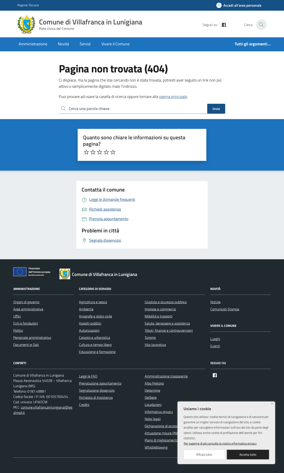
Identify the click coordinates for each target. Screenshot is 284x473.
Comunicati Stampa (224, 309)
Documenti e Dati (26, 344)
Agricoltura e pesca (93, 302)
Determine (152, 390)
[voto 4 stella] (106, 152)
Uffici (17, 316)
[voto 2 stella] (93, 152)
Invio (216, 108)
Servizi (85, 44)
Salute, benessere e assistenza (167, 323)
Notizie (215, 302)
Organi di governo (26, 302)
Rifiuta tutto (204, 454)
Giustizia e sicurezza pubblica (166, 302)
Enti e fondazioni (25, 323)
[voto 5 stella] (113, 152)
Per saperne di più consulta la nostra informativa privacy (220, 443)
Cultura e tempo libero (95, 344)
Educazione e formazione (97, 351)
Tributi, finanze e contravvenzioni (169, 330)
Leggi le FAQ (88, 376)
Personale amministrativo (32, 337)
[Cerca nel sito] (261, 24)
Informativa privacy (159, 411)
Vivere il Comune (115, 44)
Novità (63, 44)
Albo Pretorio (154, 383)
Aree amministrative (28, 309)
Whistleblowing (156, 447)
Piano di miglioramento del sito (167, 440)
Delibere (151, 397)
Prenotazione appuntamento (100, 383)
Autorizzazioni (89, 330)
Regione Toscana (28, 5)
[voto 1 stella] (86, 152)
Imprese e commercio (160, 309)
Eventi (215, 346)
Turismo (150, 337)
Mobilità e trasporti (158, 316)
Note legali (153, 418)
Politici (18, 330)
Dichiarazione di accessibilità (165, 426)
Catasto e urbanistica (94, 337)
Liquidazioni (153, 404)
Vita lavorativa (155, 344)
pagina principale (173, 97)
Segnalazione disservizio (96, 390)
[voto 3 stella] (99, 152)
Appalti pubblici (90, 323)
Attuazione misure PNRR (163, 433)
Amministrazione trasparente (166, 376)
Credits (84, 404)
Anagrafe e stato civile (95, 316)
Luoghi (215, 338)
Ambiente (86, 309)
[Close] (272, 404)
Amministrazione (33, 44)
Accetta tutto (247, 454)
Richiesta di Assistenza (96, 397)
